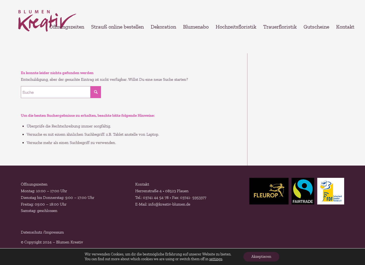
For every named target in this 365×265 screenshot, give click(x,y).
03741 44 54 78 (156, 197)
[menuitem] (67, 26)
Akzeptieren (261, 256)
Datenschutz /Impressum (42, 232)
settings (215, 259)
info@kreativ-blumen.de (168, 204)
